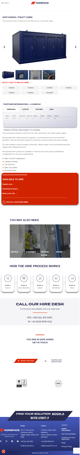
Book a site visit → (9, 193)
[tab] (11, 109)
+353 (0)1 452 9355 (26, 441)
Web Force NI (43, 453)
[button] (4, 47)
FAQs (63, 443)
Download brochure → (11, 189)
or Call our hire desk (17, 202)
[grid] (40, 117)
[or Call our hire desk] (4, 202)
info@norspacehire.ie (27, 446)
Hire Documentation (68, 434)
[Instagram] (6, 441)
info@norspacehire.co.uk (49, 446)
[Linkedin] (12, 441)
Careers (64, 425)
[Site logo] (40, 3)
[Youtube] (18, 441)
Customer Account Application (68, 438)
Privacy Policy (66, 446)
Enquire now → (8, 184)
